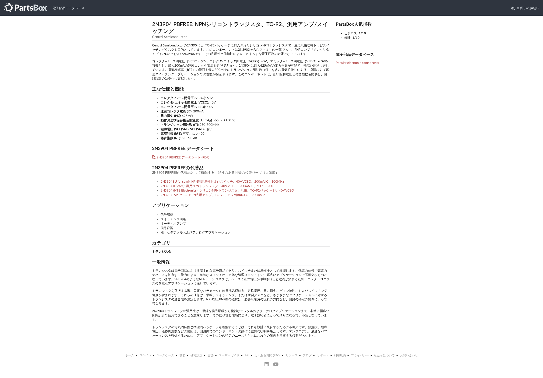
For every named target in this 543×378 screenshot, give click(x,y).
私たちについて (384, 355)
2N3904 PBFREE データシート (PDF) (183, 157)
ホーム (129, 355)
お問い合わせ (409, 355)
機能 (182, 355)
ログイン (145, 355)
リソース (292, 355)
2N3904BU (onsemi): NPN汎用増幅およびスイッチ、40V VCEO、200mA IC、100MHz (222, 181)
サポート (323, 355)
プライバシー (360, 355)
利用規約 (340, 355)
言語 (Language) (527, 8)
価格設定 (196, 355)
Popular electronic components (357, 62)
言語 (211, 355)
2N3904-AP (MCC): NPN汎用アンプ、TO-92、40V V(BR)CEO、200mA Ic (213, 195)
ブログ (307, 355)
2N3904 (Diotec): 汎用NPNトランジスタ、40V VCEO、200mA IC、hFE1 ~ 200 (217, 186)
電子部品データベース (68, 8)
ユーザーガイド (229, 355)
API (247, 355)
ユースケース (165, 355)
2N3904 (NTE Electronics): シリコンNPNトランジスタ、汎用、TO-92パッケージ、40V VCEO (227, 190)
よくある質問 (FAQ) (267, 355)
